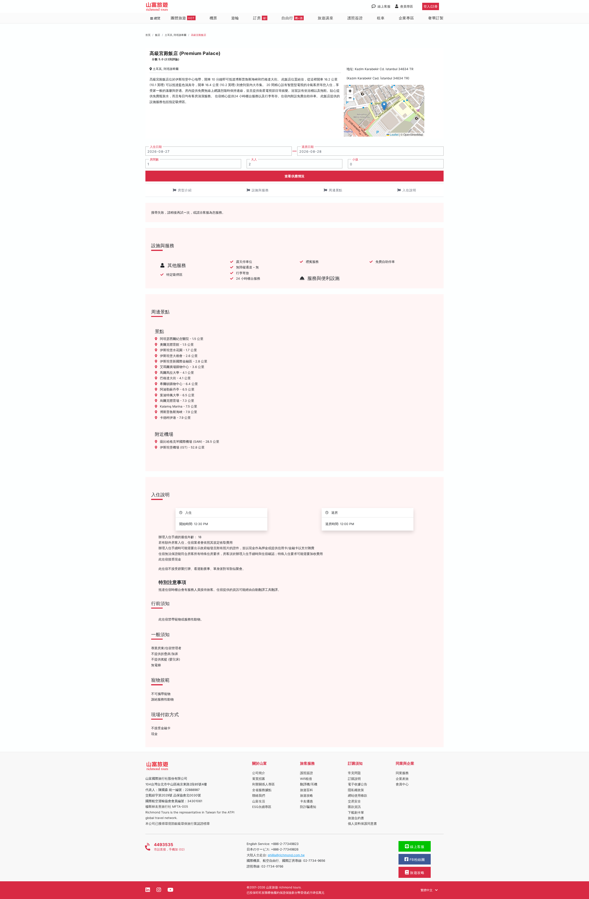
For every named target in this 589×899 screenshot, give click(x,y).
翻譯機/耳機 (308, 784)
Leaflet (393, 134)
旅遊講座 (325, 18)
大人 (254, 159)
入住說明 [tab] (409, 190)
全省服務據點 (261, 790)
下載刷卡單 (356, 812)
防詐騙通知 (308, 807)
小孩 (355, 159)
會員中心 (402, 784)
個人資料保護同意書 (362, 823)
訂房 (259, 18)
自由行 (292, 18)
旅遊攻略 (306, 795)
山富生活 (258, 801)
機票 (213, 18)
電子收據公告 (357, 784)
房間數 (154, 159)
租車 (381, 18)
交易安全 (354, 801)
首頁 (147, 35)
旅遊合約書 (356, 818)
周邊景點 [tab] (336, 190)
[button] (384, 106)
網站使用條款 (357, 795)
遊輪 (235, 18)
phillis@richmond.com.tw (286, 855)
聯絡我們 (258, 795)
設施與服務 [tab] (260, 190)
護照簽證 (355, 18)
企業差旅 (402, 779)
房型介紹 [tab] (185, 190)
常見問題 (354, 773)
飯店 (157, 35)
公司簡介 (258, 773)
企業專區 (406, 18)
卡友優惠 (306, 801)
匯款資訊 (354, 807)
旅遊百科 (306, 790)
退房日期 (308, 147)
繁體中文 (427, 890)
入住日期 (156, 147)
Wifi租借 (306, 779)
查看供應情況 (295, 176)
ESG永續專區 (261, 807)
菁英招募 (258, 779)
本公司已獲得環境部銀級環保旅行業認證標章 (177, 823)
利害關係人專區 (263, 784)
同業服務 (402, 773)
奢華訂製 (436, 18)
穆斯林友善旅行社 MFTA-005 (166, 806)
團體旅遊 (183, 18)
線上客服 (416, 847)
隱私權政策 (356, 790)
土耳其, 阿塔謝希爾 (175, 35)
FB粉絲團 (416, 860)
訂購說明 (354, 779)
